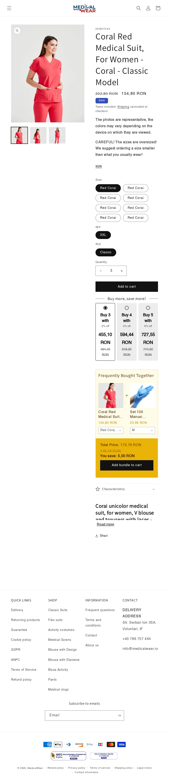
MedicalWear (35, 768)
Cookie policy (21, 639)
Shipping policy (124, 768)
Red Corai (108, 188)
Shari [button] (104, 535)
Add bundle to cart (127, 465)
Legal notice (144, 768)
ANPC (15, 660)
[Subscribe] (119, 715)
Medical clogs (58, 689)
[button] (9, 8)
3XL (103, 235)
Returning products (25, 620)
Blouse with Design (62, 649)
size (99, 166)
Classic (106, 252)
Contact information (86, 772)
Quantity (101, 262)
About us (92, 645)
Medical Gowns (59, 639)
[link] (110, 395)
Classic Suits (58, 610)
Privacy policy (76, 768)
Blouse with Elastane (64, 660)
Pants (52, 679)
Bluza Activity (58, 669)
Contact (91, 635)
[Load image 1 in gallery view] (19, 135)
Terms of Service (24, 669)
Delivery (17, 610)
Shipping (123, 107)
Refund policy (21, 679)
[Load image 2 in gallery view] (38, 135)
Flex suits (55, 620)
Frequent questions (100, 610)
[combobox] (110, 430)
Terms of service (100, 768)
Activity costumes (61, 630)
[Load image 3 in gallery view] (57, 135)
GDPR (15, 649)
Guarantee (19, 630)
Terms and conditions (93, 623)
